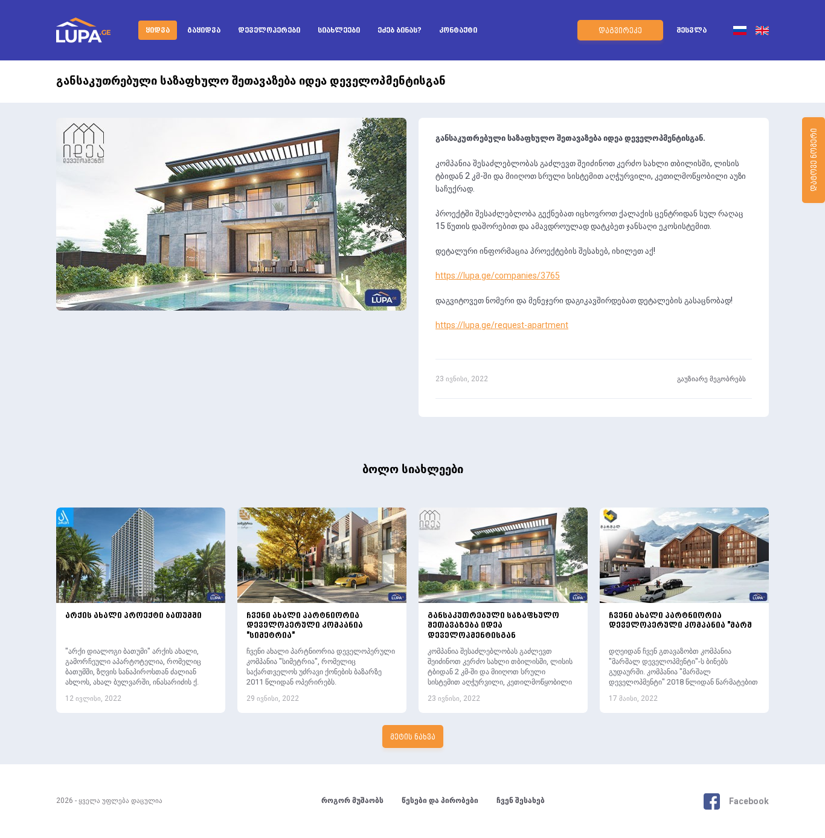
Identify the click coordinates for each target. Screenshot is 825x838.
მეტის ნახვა (412, 737)
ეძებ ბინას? (399, 30)
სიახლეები (339, 30)
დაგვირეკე (620, 31)
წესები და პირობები (440, 801)
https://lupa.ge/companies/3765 (497, 276)
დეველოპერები (269, 30)
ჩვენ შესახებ (520, 801)
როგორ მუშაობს (352, 801)
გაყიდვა (203, 30)
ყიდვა (158, 30)
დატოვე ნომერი (814, 160)
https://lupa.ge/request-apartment (501, 325)
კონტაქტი (458, 30)
